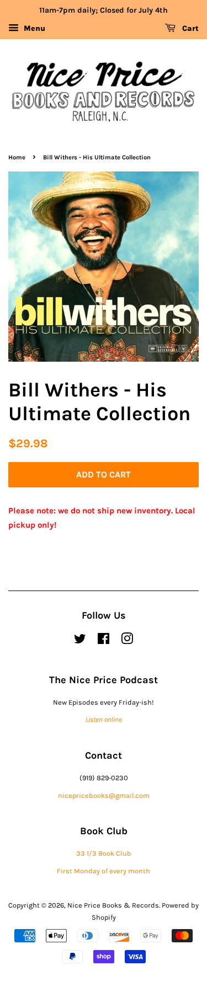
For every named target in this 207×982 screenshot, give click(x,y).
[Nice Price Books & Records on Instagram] (127, 641)
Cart (189, 28)
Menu (33, 28)
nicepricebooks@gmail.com (104, 795)
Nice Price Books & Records (113, 905)
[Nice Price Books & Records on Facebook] (103, 641)
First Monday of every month (103, 871)
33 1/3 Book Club (103, 853)
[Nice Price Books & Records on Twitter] (80, 641)
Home (16, 157)
